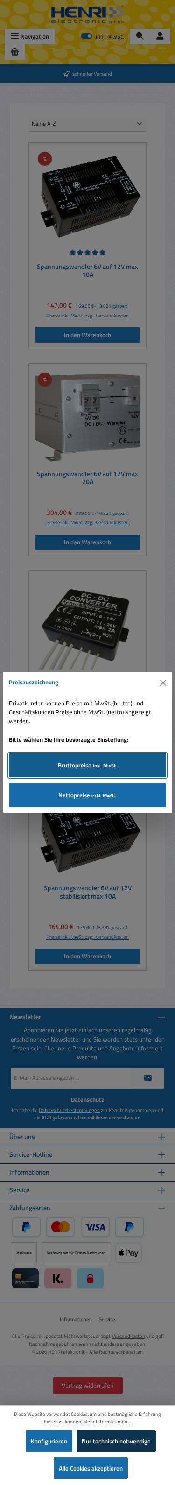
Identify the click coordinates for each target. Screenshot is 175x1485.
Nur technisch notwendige (116, 1441)
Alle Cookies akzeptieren (91, 1468)
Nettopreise (87, 795)
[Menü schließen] (163, 682)
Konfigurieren (49, 1441)
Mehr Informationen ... (107, 1421)
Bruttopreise (87, 765)
